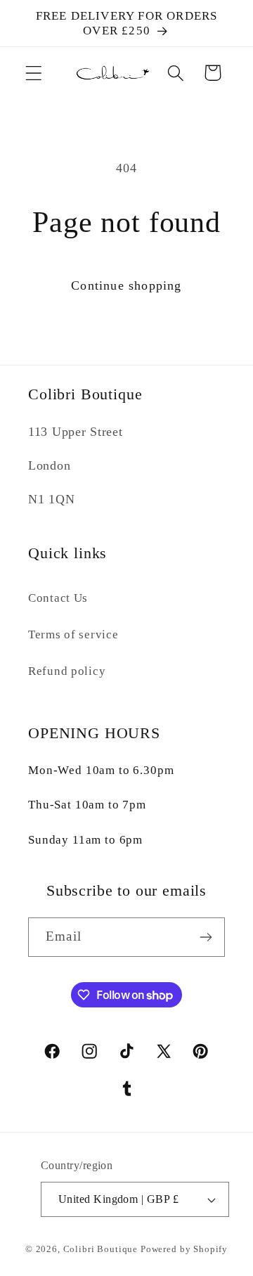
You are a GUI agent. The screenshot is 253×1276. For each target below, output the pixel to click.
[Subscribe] (205, 937)
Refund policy (66, 671)
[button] (34, 72)
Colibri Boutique (100, 1249)
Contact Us (58, 598)
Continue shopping (126, 285)
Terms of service (73, 634)
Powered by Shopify (184, 1249)
